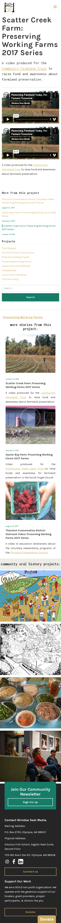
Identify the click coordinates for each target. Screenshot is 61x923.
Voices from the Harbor (14, 274)
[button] (55, 7)
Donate (30, 912)
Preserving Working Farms (16, 261)
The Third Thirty (10, 279)
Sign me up (30, 802)
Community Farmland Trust (24, 68)
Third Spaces (9, 248)
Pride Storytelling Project (15, 257)
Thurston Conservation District (29, 552)
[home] (8, 7)
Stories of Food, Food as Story (18, 252)
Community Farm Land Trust (25, 468)
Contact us (30, 871)
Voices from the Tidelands (16, 266)
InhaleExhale (9, 270)
